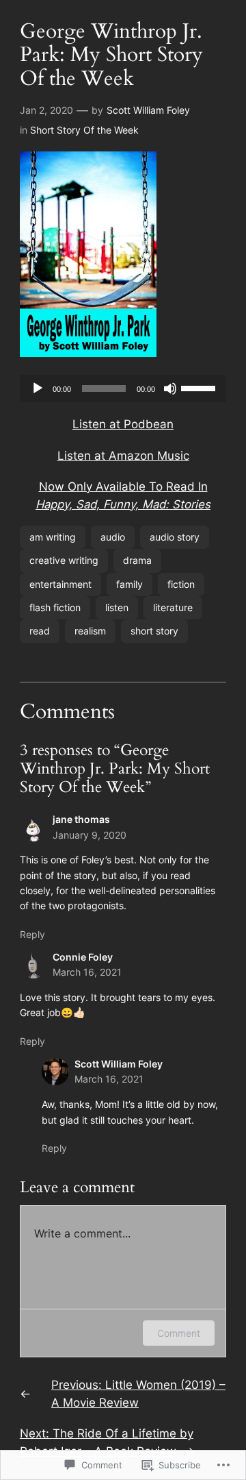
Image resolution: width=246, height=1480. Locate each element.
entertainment (60, 584)
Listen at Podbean (123, 424)
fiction (181, 584)
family (129, 584)
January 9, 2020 (89, 835)
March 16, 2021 (87, 972)
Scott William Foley (148, 110)
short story (154, 631)
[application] (123, 388)
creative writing (63, 560)
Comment (178, 1333)
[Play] (37, 388)
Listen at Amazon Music (123, 456)
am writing (52, 537)
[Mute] (170, 388)
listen (116, 607)
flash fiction (55, 607)
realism (90, 631)
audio (112, 537)
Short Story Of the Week (84, 130)
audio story (175, 537)
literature (173, 607)
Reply (32, 934)
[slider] (200, 387)
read (39, 631)
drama (137, 560)
